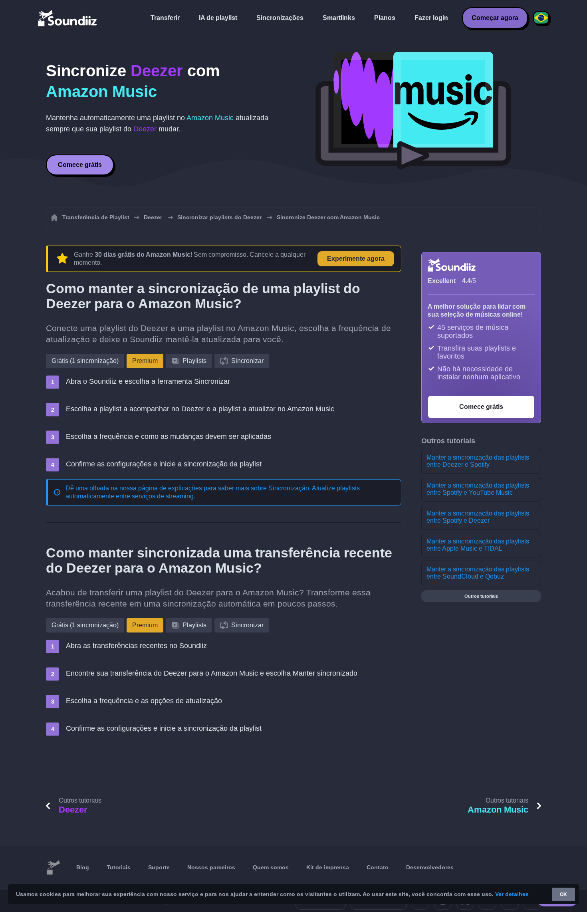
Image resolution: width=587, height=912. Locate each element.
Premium (145, 360)
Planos (384, 17)
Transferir (165, 17)
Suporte (159, 867)
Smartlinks (339, 17)
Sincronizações (279, 17)
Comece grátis (80, 164)
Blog (82, 867)
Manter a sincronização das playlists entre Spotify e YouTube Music (477, 489)
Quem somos (271, 867)
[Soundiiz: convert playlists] (53, 868)
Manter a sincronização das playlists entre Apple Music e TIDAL (477, 545)
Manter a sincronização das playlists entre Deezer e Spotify (477, 461)
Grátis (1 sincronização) (85, 360)
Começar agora (495, 17)
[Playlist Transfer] (68, 18)
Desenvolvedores (430, 867)
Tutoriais (119, 867)
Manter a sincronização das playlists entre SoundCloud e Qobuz (477, 573)
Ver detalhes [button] (512, 894)
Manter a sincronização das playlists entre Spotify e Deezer (477, 517)
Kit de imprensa (327, 867)
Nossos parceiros (211, 867)
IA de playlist (218, 17)
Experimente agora (356, 258)
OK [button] (563, 894)
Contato (378, 867)
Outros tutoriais (481, 596)
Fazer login (431, 17)
